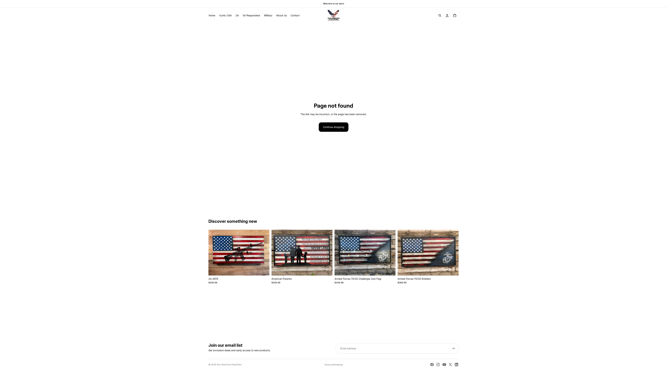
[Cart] (455, 15)
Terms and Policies (333, 364)
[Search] (440, 15)
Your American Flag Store (229, 364)
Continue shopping (333, 127)
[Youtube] (444, 364)
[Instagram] (438, 364)
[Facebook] (432, 364)
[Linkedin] (456, 364)
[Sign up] (453, 348)
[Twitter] (450, 364)
